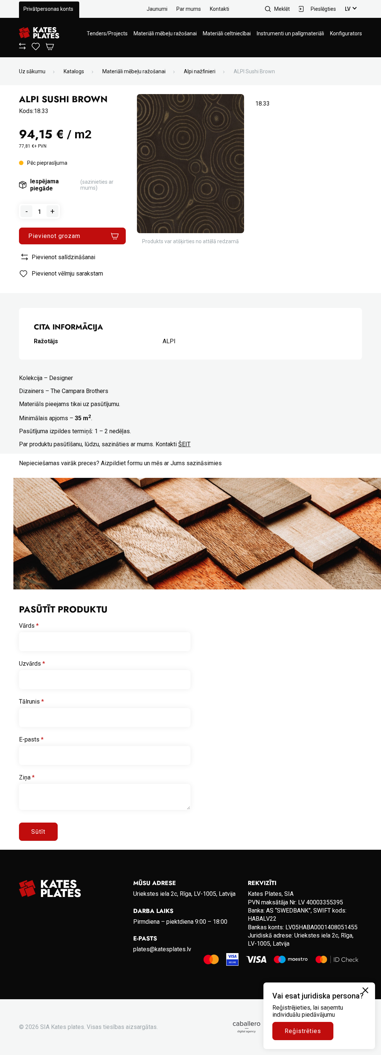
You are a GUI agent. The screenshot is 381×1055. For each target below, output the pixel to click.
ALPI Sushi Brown (254, 71)
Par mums (188, 9)
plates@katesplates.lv (162, 949)
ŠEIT (184, 444)
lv (347, 9)
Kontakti (219, 9)
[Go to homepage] (39, 33)
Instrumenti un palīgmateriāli (290, 33)
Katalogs (74, 71)
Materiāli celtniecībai (227, 33)
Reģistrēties (303, 1031)
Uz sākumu (32, 71)
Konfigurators (346, 33)
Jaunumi (157, 9)
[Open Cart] (50, 47)
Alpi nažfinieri (199, 71)
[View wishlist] (36, 48)
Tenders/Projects (107, 33)
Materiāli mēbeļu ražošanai (165, 33)
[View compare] (22, 48)
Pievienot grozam (54, 235)
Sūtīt (38, 831)
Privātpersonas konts (48, 9)
